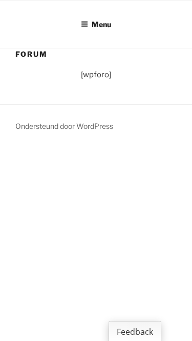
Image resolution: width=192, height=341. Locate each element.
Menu (101, 24)
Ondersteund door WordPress (64, 126)
